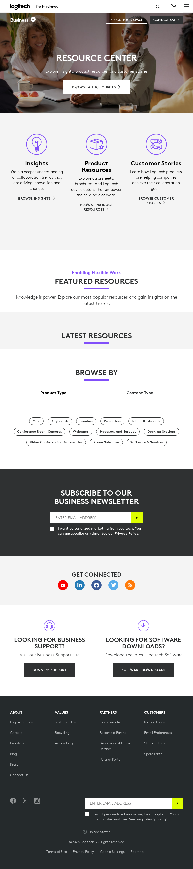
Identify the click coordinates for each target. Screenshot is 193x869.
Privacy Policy (83, 851)
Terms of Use (56, 851)
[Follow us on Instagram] (37, 801)
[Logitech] (36, 6)
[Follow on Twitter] (25, 801)
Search (158, 7)
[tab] (53, 391)
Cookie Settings (112, 851)
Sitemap (137, 851)
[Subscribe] (137, 517)
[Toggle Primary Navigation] (187, 6)
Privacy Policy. (127, 533)
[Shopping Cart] (173, 6)
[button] (23, 20)
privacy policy (154, 819)
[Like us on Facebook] (13, 801)
